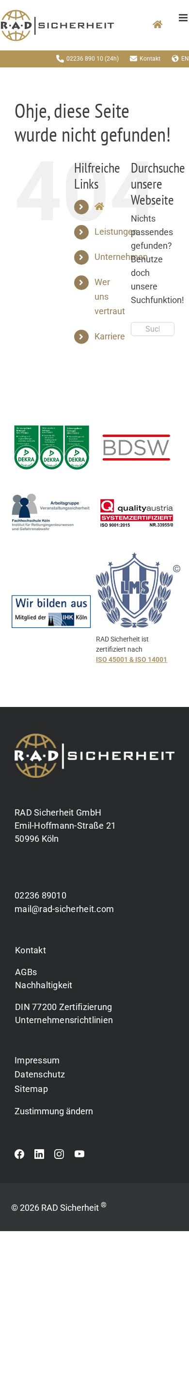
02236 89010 (40, 895)
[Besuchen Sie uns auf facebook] (19, 1156)
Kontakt (150, 58)
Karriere (109, 336)
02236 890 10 (84, 58)
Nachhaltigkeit (44, 985)
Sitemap (31, 1089)
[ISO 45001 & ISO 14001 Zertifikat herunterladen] (138, 616)
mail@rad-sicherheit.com (64, 909)
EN (185, 58)
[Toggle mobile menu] (184, 18)
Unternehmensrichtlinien (64, 1020)
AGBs (26, 972)
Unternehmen (121, 257)
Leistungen (116, 232)
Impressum (37, 1060)
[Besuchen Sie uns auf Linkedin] (39, 1156)
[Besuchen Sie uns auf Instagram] (59, 1156)
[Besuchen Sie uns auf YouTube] (79, 1156)
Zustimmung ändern (54, 1111)
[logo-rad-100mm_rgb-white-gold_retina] (94, 737)
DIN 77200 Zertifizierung (63, 1007)
